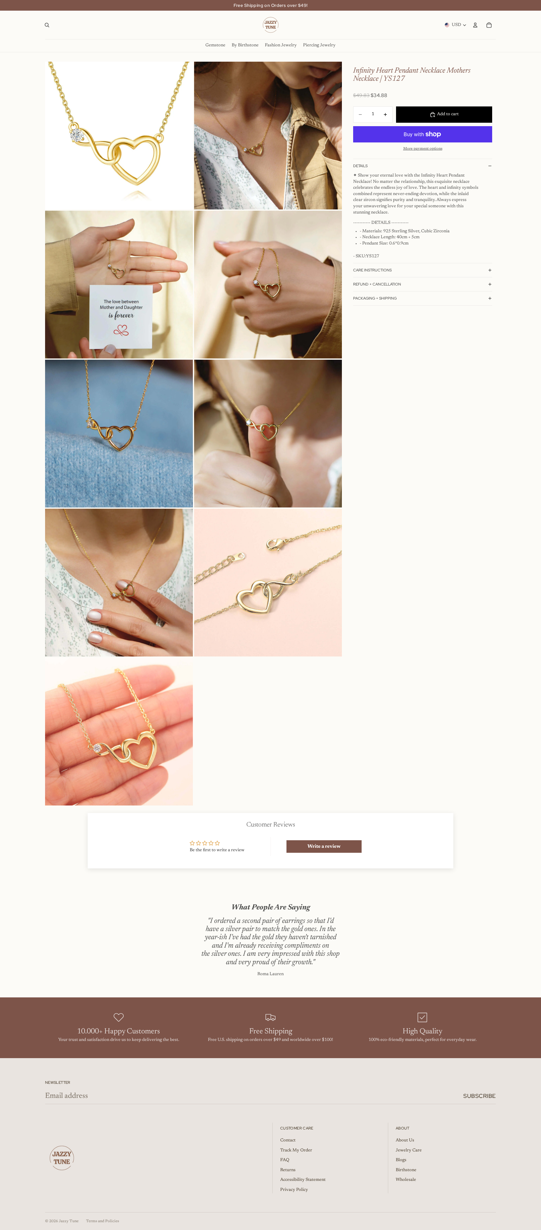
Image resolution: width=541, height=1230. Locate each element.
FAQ (284, 1160)
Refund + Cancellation (377, 284)
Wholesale (406, 1180)
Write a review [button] (324, 846)
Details (360, 165)
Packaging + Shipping (375, 298)
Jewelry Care (409, 1150)
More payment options (422, 149)
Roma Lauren (270, 974)
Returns (288, 1170)
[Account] (475, 25)
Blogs (401, 1160)
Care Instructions (372, 270)
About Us (405, 1140)
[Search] (47, 25)
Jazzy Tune (69, 1221)
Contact (288, 1140)
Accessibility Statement (303, 1180)
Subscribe (479, 1095)
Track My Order (296, 1150)
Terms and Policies (102, 1221)
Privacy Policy (294, 1190)
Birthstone (406, 1170)
